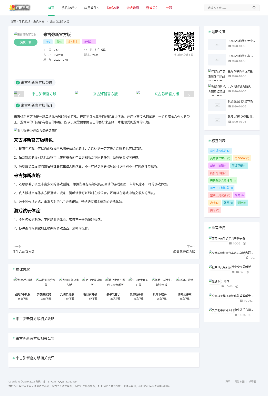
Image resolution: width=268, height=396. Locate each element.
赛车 (214, 210)
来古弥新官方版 (57, 34)
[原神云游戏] (185, 284)
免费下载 (25, 42)
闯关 (239, 195)
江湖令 (225, 281)
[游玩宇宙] (19, 11)
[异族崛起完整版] (46, 284)
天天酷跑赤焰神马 (223, 180)
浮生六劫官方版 (24, 252)
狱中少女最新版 (241, 267)
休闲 (228, 202)
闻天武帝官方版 (184, 252)
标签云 (252, 381)
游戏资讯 (133, 8)
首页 (51, 8)
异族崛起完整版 (46, 294)
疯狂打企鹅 (218, 173)
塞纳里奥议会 (220, 195)
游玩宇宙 (41, 381)
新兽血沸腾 (218, 165)
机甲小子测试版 (221, 188)
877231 (52, 381)
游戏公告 (152, 8)
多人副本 (73, 41)
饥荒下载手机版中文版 (166, 294)
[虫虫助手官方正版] (139, 284)
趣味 (214, 202)
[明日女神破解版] (92, 284)
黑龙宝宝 (242, 158)
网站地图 (239, 381)
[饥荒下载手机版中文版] (162, 284)
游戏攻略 (113, 8)
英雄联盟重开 (220, 158)
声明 (228, 381)
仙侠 (59, 41)
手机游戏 (67, 8)
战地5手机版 (22, 294)
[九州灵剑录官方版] (69, 284)
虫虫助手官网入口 (244, 310)
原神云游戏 (184, 294)
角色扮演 (38, 21)
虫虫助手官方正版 (141, 294)
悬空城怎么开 (220, 151)
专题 (169, 8)
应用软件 (90, 8)
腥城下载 (239, 165)
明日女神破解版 (93, 294)
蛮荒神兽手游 (237, 238)
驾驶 (241, 202)
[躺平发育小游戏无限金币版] (115, 284)
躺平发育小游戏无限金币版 (123, 294)
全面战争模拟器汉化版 (247, 295)
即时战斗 (89, 41)
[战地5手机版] (23, 284)
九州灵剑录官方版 (71, 294)
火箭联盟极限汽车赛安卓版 (250, 252)
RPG (48, 41)
